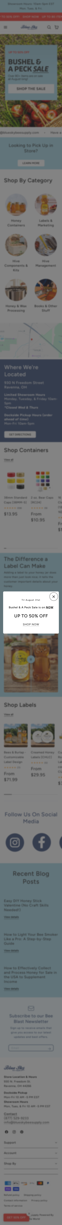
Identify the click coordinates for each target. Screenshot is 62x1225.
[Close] (53, 596)
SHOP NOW (31, 624)
